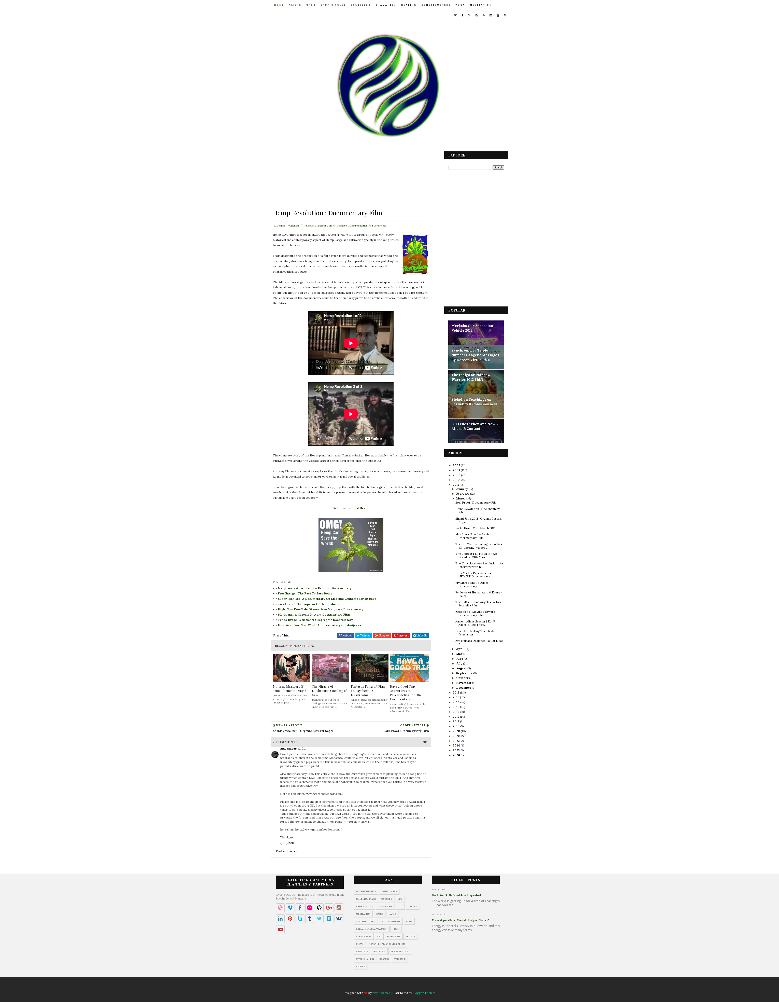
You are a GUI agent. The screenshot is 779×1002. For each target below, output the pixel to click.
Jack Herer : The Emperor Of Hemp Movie (308, 604)
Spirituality (389, 891)
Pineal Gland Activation (371, 929)
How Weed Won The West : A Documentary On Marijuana (319, 625)
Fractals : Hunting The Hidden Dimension (475, 632)
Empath (360, 966)
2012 (456, 692)
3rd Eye (410, 936)
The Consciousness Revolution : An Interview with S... (479, 565)
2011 (456, 484)
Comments (379, 225)
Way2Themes (381, 993)
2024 (457, 745)
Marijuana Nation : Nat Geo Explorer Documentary (315, 588)
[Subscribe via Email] (401, 986)
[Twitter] (362, 986)
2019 (456, 726)
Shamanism (386, 5)
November (464, 683)
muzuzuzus (288, 748)
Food (396, 929)
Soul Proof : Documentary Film (476, 502)
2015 (456, 707)
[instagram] (477, 15)
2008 (457, 470)
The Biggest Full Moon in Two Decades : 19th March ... (476, 555)
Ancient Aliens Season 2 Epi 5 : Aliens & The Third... (475, 623)
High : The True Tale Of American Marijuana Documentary (320, 609)
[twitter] (455, 15)
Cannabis (342, 225)
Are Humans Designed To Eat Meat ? (479, 642)
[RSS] (394, 986)
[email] (491, 15)
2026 (457, 755)
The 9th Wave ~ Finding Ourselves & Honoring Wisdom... (478, 545)
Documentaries (358, 225)
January (462, 489)
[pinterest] (505, 15)
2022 (457, 736)
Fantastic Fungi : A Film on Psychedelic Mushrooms (368, 690)
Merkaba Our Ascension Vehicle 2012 (472, 328)
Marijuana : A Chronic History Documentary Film (314, 614)
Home (279, 5)
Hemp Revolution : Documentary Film (477, 510)
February (463, 493)
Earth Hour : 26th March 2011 (475, 528)
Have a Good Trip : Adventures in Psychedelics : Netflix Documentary (406, 692)
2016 (456, 712)
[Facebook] (370, 986)
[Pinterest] (417, 986)
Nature (412, 906)
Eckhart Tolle (400, 951)
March (461, 498)
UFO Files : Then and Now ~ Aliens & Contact (474, 426)
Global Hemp (359, 508)
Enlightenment (390, 921)
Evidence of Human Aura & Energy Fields (478, 594)
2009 (457, 475)
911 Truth (379, 951)
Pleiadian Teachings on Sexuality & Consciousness (474, 402)
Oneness (386, 898)
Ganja (392, 913)
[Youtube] (409, 986)
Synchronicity (365, 921)
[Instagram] (386, 986)
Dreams (384, 959)
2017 (456, 716)
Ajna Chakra (363, 936)
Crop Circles (333, 5)
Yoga (460, 5)
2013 (456, 697)
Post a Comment (287, 851)
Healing (408, 5)
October (462, 678)
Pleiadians (393, 936)
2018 (456, 721)
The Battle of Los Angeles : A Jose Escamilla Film (478, 603)
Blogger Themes (424, 993)
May (459, 654)
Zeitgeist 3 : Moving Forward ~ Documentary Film (476, 613)
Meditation (481, 5)
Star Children (365, 959)
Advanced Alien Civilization (387, 944)
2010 (457, 480)
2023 (457, 741)
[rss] (484, 15)
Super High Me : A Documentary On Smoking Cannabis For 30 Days (327, 599)
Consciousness (436, 5)
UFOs (311, 5)
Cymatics (362, 951)
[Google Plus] (378, 986)
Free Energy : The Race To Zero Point (305, 593)
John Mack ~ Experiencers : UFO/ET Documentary (474, 574)
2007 (457, 465)
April (460, 649)
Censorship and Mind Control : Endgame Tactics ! (460, 920)
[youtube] (498, 15)
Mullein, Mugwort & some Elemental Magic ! (290, 688)
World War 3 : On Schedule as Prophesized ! (457, 895)
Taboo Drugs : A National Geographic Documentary (315, 620)
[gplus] (470, 15)
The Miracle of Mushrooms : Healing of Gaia (329, 690)
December (464, 687)
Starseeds (361, 5)
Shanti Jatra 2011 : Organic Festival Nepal (478, 520)
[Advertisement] (351, 179)
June (460, 658)
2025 (457, 750)
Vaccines (400, 959)
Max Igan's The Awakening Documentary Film (473, 536)
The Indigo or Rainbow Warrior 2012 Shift (471, 377)
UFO (399, 898)
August (461, 668)
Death (360, 944)
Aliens (295, 5)
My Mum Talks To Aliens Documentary (471, 584)
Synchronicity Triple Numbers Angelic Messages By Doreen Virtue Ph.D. (475, 355)
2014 (456, 702)
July (459, 663)
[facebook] (462, 15)
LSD (379, 936)
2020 (457, 731)
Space (379, 913)
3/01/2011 (287, 843)
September (464, 673)
